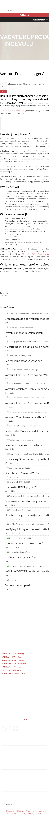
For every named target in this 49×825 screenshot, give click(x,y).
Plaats (4, 763)
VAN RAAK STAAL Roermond (14, 667)
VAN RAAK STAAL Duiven (13, 660)
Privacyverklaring (34, 813)
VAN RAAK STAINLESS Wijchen (15, 673)
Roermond (42, 254)
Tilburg (24, 254)
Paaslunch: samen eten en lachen (24, 445)
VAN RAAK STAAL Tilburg (13, 653)
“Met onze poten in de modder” (24, 543)
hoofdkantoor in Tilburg (17, 110)
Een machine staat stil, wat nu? (23, 360)
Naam (4, 734)
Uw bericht (6, 773)
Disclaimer (10, 811)
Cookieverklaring (19, 813)
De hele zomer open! (17, 585)
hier (25, 720)
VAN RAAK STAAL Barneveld (14, 663)
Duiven (34, 254)
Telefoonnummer (7, 753)
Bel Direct (24, 15)
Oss (29, 254)
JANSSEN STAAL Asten (11, 670)
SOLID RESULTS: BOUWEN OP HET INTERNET (24, 823)
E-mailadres (6, 743)
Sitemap (20, 811)
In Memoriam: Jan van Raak (21, 557)
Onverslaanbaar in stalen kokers (24, 332)
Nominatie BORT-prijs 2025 (21, 487)
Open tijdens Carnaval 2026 (22, 473)
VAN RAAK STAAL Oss (11, 657)
